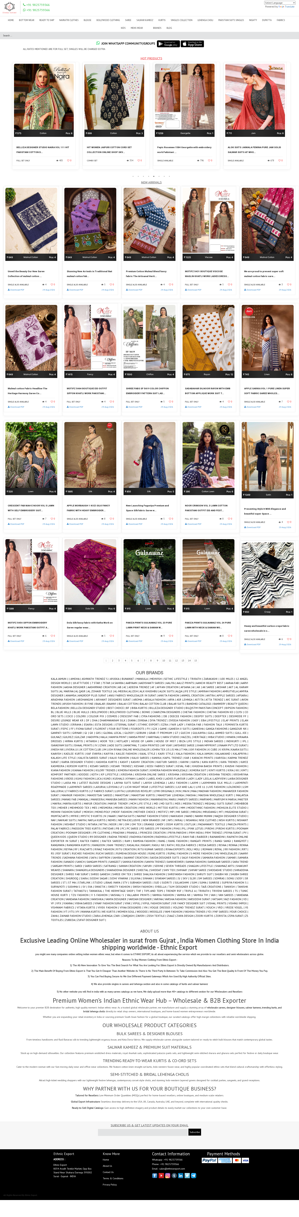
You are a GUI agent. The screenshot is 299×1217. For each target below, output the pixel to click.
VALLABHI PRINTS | (139, 895)
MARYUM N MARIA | (226, 799)
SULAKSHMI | (183, 882)
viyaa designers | (132, 907)
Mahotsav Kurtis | (144, 795)
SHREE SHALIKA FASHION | (151, 874)
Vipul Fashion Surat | (157, 903)
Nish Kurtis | (228, 820)
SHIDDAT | (156, 870)
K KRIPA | (225, 749)
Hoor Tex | (108, 741)
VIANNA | (69, 903)
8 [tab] (169, 176)
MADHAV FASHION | (210, 791)
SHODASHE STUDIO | (221, 870)
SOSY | (240, 878)
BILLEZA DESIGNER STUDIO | (167, 708)
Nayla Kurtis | (98, 820)
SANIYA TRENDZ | (156, 861)
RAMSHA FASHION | (145, 841)
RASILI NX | (159, 845)
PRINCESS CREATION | (154, 832)
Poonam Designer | (79, 832)
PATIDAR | (109, 828)
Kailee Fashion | (127, 753)
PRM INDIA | (197, 832)
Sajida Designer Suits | (166, 857)
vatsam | (218, 899)
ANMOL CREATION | (193, 695)
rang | (163, 841)
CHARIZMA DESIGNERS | (167, 712)
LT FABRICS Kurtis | (77, 791)
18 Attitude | (82, 683)
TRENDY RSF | (175, 891)
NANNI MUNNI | (205, 816)
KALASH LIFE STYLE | (64, 757)
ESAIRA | (89, 724)
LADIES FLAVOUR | (176, 778)
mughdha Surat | (236, 812)
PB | (118, 828)
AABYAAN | (132, 683)
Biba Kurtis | (140, 708)
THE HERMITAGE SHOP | (120, 891)
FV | (149, 728)
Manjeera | (98, 799)
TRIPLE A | (191, 891)
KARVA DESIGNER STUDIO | (78, 762)
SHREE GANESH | (101, 874)
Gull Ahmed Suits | (221, 733)
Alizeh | (134, 691)
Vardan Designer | (141, 899)
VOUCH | (212, 907)
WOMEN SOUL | (127, 911)
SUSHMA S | (75, 886)
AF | (154, 687)
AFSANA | (186, 687)
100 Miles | (228, 678)
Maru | (173, 799)
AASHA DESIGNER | (76, 687)
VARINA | (159, 899)
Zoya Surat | (236, 915)
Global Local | (113, 733)
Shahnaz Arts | (225, 866)
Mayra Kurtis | (73, 803)
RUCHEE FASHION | (84, 853)
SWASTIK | (101, 886)
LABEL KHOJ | (156, 778)
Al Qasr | (81, 691)
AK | (199, 687)
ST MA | (73, 882)
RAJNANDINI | (218, 836)
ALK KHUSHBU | (150, 691)
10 (163, 660)
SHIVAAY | (183, 870)
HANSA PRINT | (138, 737)
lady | (192, 778)
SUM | (196, 882)
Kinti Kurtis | (218, 770)
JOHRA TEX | (159, 749)
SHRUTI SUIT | (206, 874)
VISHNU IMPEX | (238, 903)
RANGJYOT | (241, 841)
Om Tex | (138, 824)
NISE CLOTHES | (209, 820)
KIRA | (231, 770)
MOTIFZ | (164, 812)
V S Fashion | (100, 895)
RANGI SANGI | (224, 841)
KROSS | (70, 778)
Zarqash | (129, 915)
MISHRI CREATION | (126, 807)
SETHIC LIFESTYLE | (177, 678)
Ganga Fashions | (218, 728)
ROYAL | (219, 849)
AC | (126, 687)
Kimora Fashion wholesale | (170, 770)
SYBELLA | (161, 886)
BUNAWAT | (129, 678)
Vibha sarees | (85, 903)
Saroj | (80, 866)
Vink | (129, 903)
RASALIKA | (134, 845)
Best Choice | (116, 708)
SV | (85, 886)
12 (176, 660)
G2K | (156, 728)
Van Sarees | (227, 895)
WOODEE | (143, 911)
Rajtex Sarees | (113, 841)
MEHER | (64, 807)
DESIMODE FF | (238, 716)
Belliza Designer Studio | (89, 708)
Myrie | (76, 816)
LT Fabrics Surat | (102, 791)
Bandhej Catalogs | (200, 703)
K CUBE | (213, 749)
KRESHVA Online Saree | (151, 774)
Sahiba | (118, 857)
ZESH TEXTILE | (157, 915)
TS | (237, 891)
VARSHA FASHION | (176, 899)
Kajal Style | (148, 753)
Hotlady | (123, 741)
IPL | (245, 741)
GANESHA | (199, 728)
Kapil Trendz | (173, 757)
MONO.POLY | (103, 812)
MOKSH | (89, 812)
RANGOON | (99, 845)
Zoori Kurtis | (205, 915)
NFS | (171, 820)
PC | (124, 828)
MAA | (194, 791)
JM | (105, 749)
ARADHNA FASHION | (64, 699)
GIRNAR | (78, 733)
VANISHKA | (98, 899)
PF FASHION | (165, 828)
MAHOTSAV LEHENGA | (171, 795)
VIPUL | (137, 903)
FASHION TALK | (214, 724)
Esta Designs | (105, 724)
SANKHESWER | (176, 861)
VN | (147, 907)
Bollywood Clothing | (126, 712)
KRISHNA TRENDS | (221, 774)
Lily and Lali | (186, 787)
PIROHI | (210, 828)
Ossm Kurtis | (175, 824)
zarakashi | (211, 678)
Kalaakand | (224, 753)
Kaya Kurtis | (211, 762)
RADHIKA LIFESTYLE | (169, 836)
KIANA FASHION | (61, 770)
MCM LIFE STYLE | (142, 803)
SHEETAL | (143, 870)
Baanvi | (112, 703)
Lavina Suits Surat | (128, 782)
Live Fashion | (217, 787)
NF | (165, 820)
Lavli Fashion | (179, 782)
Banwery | (220, 703)
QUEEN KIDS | (59, 836)
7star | (107, 683)
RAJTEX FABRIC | (91, 841)
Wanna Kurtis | (91, 911)
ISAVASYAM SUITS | (62, 745)
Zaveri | (141, 915)
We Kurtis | (109, 911)
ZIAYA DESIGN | (185, 915)
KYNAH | (131, 778)
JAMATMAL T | (132, 745)
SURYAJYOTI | (59, 886)
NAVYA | (83, 820)
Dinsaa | (144, 720)
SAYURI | (148, 866)
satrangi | (111, 866)
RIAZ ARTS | (87, 849)
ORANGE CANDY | (155, 824)
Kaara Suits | (239, 749)
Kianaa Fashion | (83, 770)
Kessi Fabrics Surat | (161, 766)
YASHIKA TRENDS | (195, 911)
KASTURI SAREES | (168, 762)
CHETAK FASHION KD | (221, 712)
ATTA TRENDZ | (216, 699)
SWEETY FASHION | (120, 886)
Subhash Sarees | (142, 882)
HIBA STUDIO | (217, 737)
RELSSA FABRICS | (187, 845)
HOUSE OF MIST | (167, 741)
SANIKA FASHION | (134, 861)
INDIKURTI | (234, 741)
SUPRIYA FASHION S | (235, 882)
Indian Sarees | (215, 741)
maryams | (207, 799)
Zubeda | (71, 920)
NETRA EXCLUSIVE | (130, 820)
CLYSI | (240, 712)
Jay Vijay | (167, 745)
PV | (245, 832)
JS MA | (176, 749)
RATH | (171, 845)
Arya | (172, 699)
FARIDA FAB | (195, 724)
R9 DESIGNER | (99, 836)
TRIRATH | (197, 678)
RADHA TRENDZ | (119, 836)
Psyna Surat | (233, 832)
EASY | (196, 720)
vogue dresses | (161, 907)
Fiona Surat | (85, 728)
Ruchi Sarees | (106, 853)
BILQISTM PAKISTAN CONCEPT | (205, 708)
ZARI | (118, 915)
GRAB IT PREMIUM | (162, 733)
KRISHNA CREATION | (195, 774)
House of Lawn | (143, 741)
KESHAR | (140, 766)
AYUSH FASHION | (74, 703)
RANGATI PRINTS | (202, 841)
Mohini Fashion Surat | (67, 812)
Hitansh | (93, 741)
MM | (183, 807)
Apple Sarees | (227, 695)
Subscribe (195, 1132)
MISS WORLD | (148, 807)
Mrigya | (197, 812)
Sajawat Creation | (137, 857)
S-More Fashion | (203, 853)
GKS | (99, 733)
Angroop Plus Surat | (93, 695)
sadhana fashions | (76, 857)
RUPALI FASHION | (179, 853)
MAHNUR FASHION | (74, 795)
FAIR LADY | (178, 724)
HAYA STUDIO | (172, 737)
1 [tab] (133, 176)
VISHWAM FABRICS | (64, 907)
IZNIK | (103, 745)
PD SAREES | (148, 828)
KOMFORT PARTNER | (64, 774)
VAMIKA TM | (202, 895)
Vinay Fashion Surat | (109, 903)
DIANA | (133, 720)
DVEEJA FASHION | (180, 720)
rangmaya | (59, 845)
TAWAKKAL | (97, 891)
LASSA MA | (71, 782)
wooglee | (157, 911)
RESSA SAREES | (209, 845)
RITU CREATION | (127, 849)
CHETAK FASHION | (195, 712)
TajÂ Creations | (212, 886)
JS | (169, 749)
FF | (73, 728)
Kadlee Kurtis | (75, 753)
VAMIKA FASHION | (164, 895)
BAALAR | (101, 703)
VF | (53, 903)
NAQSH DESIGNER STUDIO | (231, 816)
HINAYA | (231, 737)
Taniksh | (230, 886)
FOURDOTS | (139, 728)
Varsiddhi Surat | (200, 899)
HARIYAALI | (155, 737)
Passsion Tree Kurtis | (87, 828)
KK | (238, 770)
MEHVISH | (157, 678)
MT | (222, 812)
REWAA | (234, 845)
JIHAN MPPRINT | (207, 745)
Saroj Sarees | (94, 866)
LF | (122, 787)
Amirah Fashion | (211, 691)
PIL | (185, 828)
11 (170, 660)
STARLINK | (85, 882)
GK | (93, 733)
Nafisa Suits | (127, 816)
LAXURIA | (100, 787)
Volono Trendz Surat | (189, 907)
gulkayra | (200, 733)
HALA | (104, 737)
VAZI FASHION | (233, 899)
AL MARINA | (67, 691)
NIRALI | (180, 820)
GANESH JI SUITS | (180, 728)
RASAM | (146, 845)
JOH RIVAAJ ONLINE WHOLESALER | (130, 749)
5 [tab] (154, 176)
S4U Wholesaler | (227, 853)
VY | (78, 911)
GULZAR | (81, 737)
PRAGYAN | (120, 832)
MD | (157, 803)
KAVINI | (185, 762)
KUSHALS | (119, 778)
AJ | (194, 687)
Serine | (160, 866)
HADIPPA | (94, 737)
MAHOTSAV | (123, 795)
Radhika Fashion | (142, 836)
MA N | (187, 791)
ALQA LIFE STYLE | (187, 691)
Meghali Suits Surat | (220, 803)
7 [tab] (164, 176)
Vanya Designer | (116, 899)
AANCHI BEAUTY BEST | (210, 683)
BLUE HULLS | (83, 712)
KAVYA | (196, 762)
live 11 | (202, 787)
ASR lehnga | (186, 699)
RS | (53, 853)
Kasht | (125, 762)
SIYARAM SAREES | (166, 878)
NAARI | (113, 816)
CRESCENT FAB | (130, 716)
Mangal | (84, 799)
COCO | (71, 716)
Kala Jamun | (60, 678)
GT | (178, 733)
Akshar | (222, 687)
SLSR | (194, 878)
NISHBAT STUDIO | (76, 824)
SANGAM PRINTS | (98, 861)
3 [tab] (143, 176)
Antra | (211, 695)
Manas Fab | (70, 799)
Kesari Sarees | (100, 766)
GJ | (87, 733)
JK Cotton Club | (91, 749)
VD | (245, 899)
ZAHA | (55, 915)
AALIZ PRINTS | (186, 683)
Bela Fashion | (61, 708)
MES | (95, 807)
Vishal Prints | (217, 903)
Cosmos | (113, 716)
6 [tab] (159, 176)
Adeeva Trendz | (140, 687)
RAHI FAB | (190, 836)
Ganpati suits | (61, 733)
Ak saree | (209, 687)
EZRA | (165, 724)
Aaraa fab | (233, 683)
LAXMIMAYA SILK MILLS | (218, 782)
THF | (140, 891)
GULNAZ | (57, 737)
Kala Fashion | (186, 753)
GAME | (164, 728)
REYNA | (69, 849)
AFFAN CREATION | (169, 687)
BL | (53, 712)
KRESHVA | (128, 774)
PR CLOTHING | (103, 832)
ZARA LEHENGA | (103, 915)
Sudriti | (168, 882)
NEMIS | (113, 820)
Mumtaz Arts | (61, 816)
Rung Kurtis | (157, 853)
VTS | (72, 911)
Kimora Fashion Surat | (134, 770)
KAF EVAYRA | (95, 753)
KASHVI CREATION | (143, 762)
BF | (129, 708)
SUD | (158, 882)
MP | (173, 812)
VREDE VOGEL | (235, 907)
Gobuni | (142, 733)
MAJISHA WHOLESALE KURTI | (217, 795)
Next (294, 118)
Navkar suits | (68, 820)
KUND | (108, 778)
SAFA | (94, 857)
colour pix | (97, 716)
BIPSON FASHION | (236, 708)
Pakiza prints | (238, 824)
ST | (65, 882)
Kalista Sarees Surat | (94, 757)
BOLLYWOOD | (101, 712)
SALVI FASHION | (192, 857)
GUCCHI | (187, 733)
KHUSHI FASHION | (236, 766)
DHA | (96, 720)
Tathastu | (81, 891)
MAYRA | (57, 803)
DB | (166, 716)
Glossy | (130, 733)
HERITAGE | (200, 737)
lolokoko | (235, 787)
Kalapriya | (240, 753)
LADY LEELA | (204, 778)
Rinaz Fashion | (105, 849)
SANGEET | (116, 861)
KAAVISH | (57, 753)
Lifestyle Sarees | (163, 787)
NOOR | (114, 824)
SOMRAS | (220, 878)
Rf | (77, 849)
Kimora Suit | (199, 770)
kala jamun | (206, 753)
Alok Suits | (167, 691)
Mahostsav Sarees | (101, 795)
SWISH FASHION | (144, 886)
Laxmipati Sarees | (81, 787)
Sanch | (81, 861)
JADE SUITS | (116, 745)
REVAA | (224, 845)
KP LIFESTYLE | (111, 774)
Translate (290, 6)
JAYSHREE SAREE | (185, 745)
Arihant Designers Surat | (114, 699)
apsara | (242, 695)
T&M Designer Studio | (184, 886)
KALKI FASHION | (121, 757)
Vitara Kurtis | (87, 907)
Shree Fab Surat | (78, 874)
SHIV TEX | (170, 870)
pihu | (178, 828)
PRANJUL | (133, 832)
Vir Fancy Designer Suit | (189, 903)
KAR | (188, 757)
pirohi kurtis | (226, 828)
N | (106, 816)
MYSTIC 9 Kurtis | (92, 816)
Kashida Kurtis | (108, 762)
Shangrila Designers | (91, 870)
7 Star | (97, 683)
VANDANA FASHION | (78, 899)
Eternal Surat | (126, 724)
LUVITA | (120, 791)
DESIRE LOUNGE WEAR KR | (68, 720)
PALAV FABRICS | (61, 828)
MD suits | (167, 803)
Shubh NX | (222, 874)
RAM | (129, 841)
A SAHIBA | (119, 683)
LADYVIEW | (220, 778)
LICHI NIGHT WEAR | (138, 787)
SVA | (91, 886)
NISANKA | (192, 820)
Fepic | (66, 728)
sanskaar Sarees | (220, 861)
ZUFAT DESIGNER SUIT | (91, 920)
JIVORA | (71, 749)
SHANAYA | (69, 870)
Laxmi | (195, 782)
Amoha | (76, 678)
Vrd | (221, 907)
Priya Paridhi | (178, 832)
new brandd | (152, 820)
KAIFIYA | (110, 753)
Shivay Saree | (199, 870)
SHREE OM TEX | (123, 874)
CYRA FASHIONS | (152, 716)
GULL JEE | (241, 733)
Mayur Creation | (96, 803)
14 (189, 660)
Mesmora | (106, 807)
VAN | (214, 895)
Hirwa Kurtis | (75, 741)
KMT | (244, 770)
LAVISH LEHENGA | (155, 782)
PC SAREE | (134, 828)
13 (183, 660)
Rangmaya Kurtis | (79, 845)
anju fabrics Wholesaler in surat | (133, 695)
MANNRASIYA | (160, 799)
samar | (232, 857)
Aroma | (138, 699)
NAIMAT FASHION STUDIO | (153, 816)
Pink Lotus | (196, 828)
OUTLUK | (191, 824)
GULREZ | (69, 737)
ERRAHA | (77, 724)
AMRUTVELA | (231, 691)
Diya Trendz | (159, 720)
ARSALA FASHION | (156, 699)
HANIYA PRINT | (119, 737)
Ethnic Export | (149, 724)
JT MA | (184, 749)
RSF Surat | (64, 853)
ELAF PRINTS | (232, 720)
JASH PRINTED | (151, 745)
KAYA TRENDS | (230, 762)
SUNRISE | (215, 882)
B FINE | (90, 703)
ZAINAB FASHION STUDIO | (76, 915)
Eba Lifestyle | (212, 720)
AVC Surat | (233, 699)
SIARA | (85, 878)
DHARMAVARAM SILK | (114, 720)
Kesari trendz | (122, 766)
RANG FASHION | (179, 841)
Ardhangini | (86, 699)
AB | (121, 687)
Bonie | (147, 712)
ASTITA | (200, 699)
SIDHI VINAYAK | (120, 878)
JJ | (78, 749)
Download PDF (17, 289)
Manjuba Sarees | (117, 799)
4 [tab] (148, 176)
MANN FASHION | (140, 799)
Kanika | (157, 757)
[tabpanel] (45, 118)
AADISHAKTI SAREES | (152, 683)
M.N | (179, 791)
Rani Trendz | (117, 845)
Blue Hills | (65, 712)
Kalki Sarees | (142, 757)
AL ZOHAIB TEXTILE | (101, 691)
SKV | (186, 878)
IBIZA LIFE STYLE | (191, 741)
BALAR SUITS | (178, 703)
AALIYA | (171, 683)
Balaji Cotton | (129, 703)
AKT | (232, 687)
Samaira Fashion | (214, 857)
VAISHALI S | (118, 895)
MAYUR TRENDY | (119, 803)
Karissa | (221, 757)
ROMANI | (208, 849)
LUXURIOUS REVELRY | (140, 791)
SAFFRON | (105, 857)
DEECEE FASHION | (182, 716)
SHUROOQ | (73, 878)
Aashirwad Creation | (103, 687)
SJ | (180, 878)
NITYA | (104, 824)
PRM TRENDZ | (214, 832)
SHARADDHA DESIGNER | (122, 870)
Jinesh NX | (58, 749)
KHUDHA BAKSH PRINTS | (208, 766)
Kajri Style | (167, 753)
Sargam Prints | (63, 866)
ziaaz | (171, 915)
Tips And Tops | (155, 891)
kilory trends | (107, 770)
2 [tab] (138, 176)
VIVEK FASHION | (109, 907)
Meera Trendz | (194, 803)
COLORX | (82, 716)
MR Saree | (183, 812)
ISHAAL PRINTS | (84, 745)
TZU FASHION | (81, 895)
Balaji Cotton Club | (154, 703)
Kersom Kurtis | (78, 766)
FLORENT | (102, 728)
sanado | (70, 861)
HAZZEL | (187, 737)
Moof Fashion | (123, 812)
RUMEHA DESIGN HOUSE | (132, 853)
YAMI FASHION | (174, 911)
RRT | (245, 849)
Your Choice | (239, 911)
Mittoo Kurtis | (169, 807)
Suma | (204, 882)
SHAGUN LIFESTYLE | (201, 866)
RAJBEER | (203, 836)
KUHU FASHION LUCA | (89, 778)
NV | (122, 824)
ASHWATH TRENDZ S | (96, 678)
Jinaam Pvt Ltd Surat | (233, 745)
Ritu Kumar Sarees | (152, 849)
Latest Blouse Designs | (96, 782)
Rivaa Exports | (176, 849)
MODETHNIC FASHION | (202, 807)
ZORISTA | (221, 915)
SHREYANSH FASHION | (182, 874)
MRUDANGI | (211, 812)
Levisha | (113, 787)
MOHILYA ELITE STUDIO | (232, 807)
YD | (210, 911)
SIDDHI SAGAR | (100, 878)
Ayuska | (116, 678)
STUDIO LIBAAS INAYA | (108, 882)
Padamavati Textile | (213, 824)
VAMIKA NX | (185, 895)
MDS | (179, 803)
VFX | (59, 903)
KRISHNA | (175, 774)
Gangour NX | (239, 728)
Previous (8, 118)
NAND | (190, 816)
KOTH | (96, 774)
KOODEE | (84, 774)
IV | (97, 745)
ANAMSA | (72, 695)
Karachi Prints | (204, 757)
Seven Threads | (177, 866)
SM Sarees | (206, 878)
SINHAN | (149, 878)
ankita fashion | (169, 695)
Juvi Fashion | (198, 749)
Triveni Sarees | (223, 891)
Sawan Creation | (131, 866)
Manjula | (143, 678)
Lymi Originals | (165, 791)
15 (195, 660)
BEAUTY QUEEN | (238, 703)
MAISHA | (192, 795)
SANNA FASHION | (197, 861)
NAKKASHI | (177, 816)
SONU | (231, 878)
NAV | (54, 820)
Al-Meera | (121, 691)
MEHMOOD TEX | (81, 807)
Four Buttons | (120, 728)
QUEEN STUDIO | (78, 836)
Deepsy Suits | (204, 716)
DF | (89, 720)
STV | (126, 882)
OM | (128, 824)
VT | (66, 911)
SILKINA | (137, 878)
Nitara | (93, 824)
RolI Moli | (194, 849)
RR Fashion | (233, 849)
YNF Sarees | (221, 911)
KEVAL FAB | (184, 766)
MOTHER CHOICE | (146, 812)
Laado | (142, 778)
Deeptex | (222, 716)
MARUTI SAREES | (189, 799)
